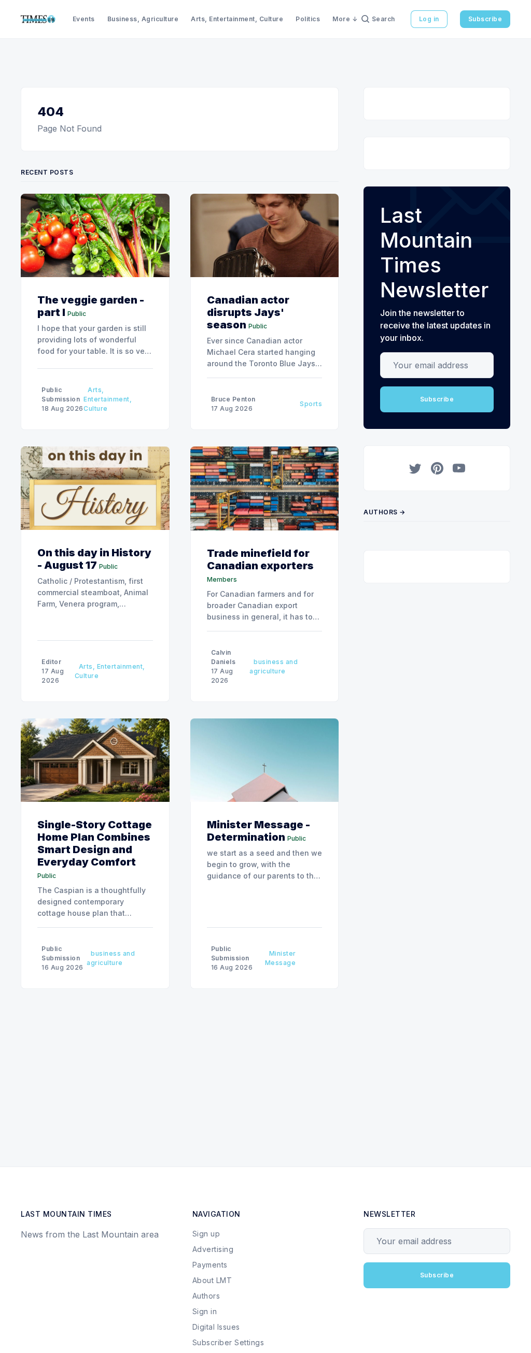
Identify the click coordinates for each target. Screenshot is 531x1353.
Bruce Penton (233, 399)
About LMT (212, 1280)
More (341, 19)
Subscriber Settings (228, 1342)
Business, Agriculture (143, 19)
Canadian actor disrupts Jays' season (248, 312)
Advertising (213, 1249)
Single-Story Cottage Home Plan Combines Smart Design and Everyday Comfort (94, 843)
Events (84, 19)
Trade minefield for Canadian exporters (260, 559)
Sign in (204, 1311)
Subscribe (485, 19)
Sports (311, 404)
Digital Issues (216, 1326)
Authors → (385, 512)
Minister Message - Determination (258, 830)
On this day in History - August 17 (94, 558)
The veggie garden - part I (90, 306)
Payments (210, 1264)
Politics (308, 19)
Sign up (206, 1233)
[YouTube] (459, 468)
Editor (51, 662)
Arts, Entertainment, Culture (237, 19)
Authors (206, 1295)
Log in (429, 19)
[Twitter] (415, 468)
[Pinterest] (437, 468)
